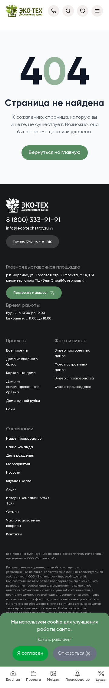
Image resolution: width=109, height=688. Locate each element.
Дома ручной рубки (23, 401)
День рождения (20, 456)
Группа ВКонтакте (28, 241)
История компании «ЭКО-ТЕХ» (28, 500)
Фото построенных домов (70, 367)
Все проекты (17, 350)
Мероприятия (18, 464)
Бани (10, 409)
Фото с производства (72, 387)
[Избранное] (82, 11)
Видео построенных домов (72, 353)
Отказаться (71, 653)
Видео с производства (74, 378)
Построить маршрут (30, 293)
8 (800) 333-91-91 (32, 220)
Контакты (14, 534)
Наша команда (19, 447)
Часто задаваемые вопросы (23, 523)
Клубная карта (18, 481)
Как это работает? (54, 640)
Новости (13, 473)
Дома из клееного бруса (22, 361)
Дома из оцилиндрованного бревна (22, 387)
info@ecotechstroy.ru (27, 228)
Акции (11, 489)
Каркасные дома (21, 373)
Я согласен (30, 653)
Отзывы (12, 512)
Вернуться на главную (55, 152)
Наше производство (23, 439)
